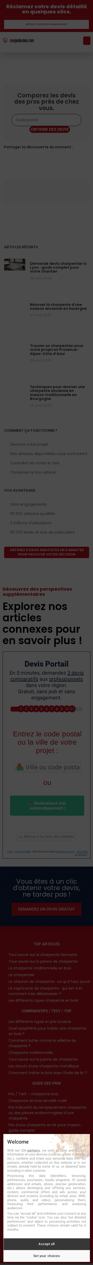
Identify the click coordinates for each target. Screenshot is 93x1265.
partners (33, 1150)
